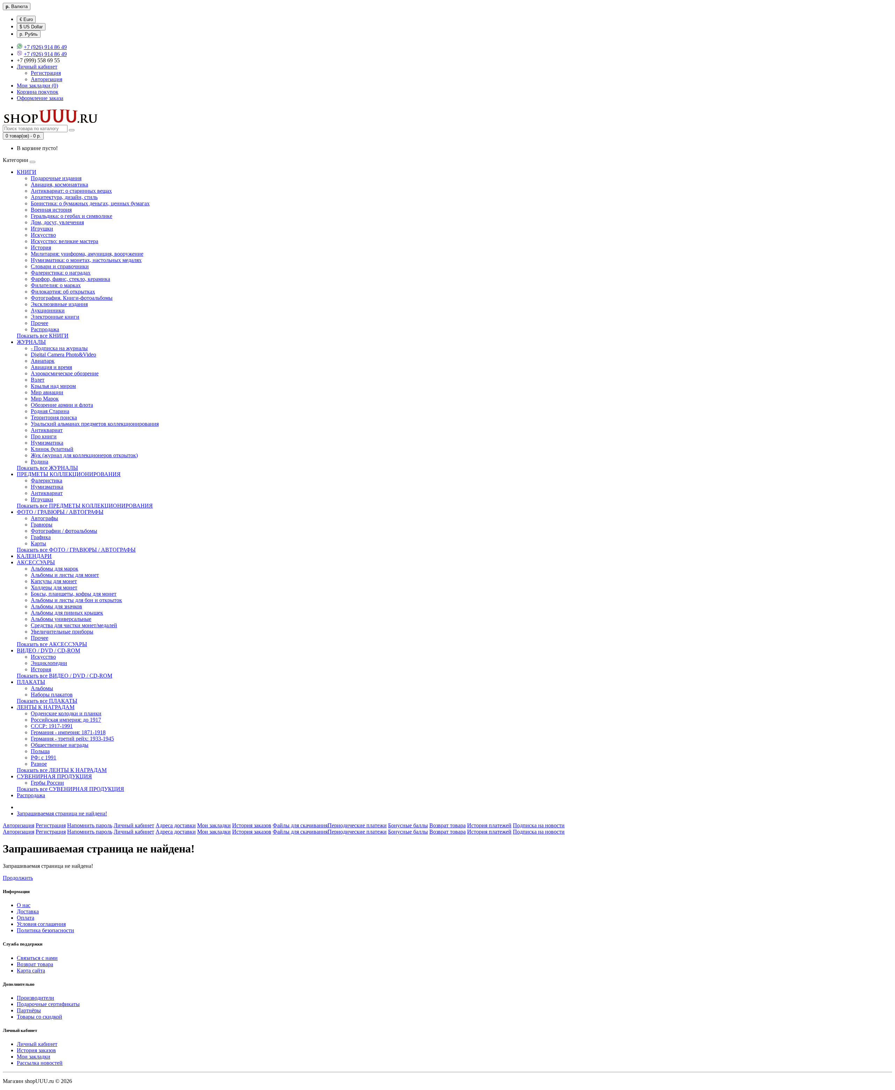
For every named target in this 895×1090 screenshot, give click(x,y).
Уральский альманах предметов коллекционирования (95, 424)
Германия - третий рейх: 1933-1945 (72, 739)
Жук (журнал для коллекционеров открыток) (84, 455)
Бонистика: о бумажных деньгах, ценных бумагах (90, 203)
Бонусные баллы (408, 825)
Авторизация (46, 79)
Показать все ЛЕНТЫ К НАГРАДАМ (62, 770)
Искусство (43, 235)
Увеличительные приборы (62, 632)
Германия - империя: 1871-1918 (68, 732)
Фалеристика (46, 480)
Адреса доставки (176, 825)
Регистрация (46, 73)
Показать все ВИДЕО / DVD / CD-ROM (64, 676)
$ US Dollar (31, 26)
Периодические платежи (357, 825)
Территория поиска (54, 417)
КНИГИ (26, 172)
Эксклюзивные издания (59, 304)
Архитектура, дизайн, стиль (64, 197)
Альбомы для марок (54, 569)
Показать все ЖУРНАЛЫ (47, 468)
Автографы (44, 518)
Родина (39, 462)
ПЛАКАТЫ (31, 682)
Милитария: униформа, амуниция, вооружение (87, 254)
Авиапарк (43, 361)
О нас (23, 905)
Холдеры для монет (54, 587)
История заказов (251, 825)
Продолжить (18, 878)
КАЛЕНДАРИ (34, 556)
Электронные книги (55, 317)
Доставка (28, 911)
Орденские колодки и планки (66, 713)
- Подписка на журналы (59, 348)
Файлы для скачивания (300, 825)
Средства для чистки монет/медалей (74, 625)
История (41, 247)
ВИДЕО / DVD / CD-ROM (48, 650)
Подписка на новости (539, 825)
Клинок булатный (52, 449)
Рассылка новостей (40, 1063)
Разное (39, 764)
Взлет (37, 380)
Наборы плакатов (52, 695)
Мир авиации (47, 392)
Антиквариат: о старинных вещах (71, 191)
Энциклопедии (49, 663)
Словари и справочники (60, 266)
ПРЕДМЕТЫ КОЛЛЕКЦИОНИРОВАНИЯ (69, 474)
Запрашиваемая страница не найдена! (62, 813)
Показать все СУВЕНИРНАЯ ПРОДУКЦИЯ (70, 789)
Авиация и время (51, 367)
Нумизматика (47, 443)
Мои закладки (214, 825)
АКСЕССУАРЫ (36, 562)
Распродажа (45, 329)
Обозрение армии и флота (62, 405)
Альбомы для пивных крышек (67, 613)
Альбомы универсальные (61, 619)
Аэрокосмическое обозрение (65, 373)
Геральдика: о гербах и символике (71, 216)
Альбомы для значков (56, 606)
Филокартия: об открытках (63, 292)
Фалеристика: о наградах (61, 273)
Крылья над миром (53, 386)
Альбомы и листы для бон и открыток (76, 600)
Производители (35, 998)
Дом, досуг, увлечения (57, 222)
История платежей (489, 825)
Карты (38, 543)
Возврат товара (447, 825)
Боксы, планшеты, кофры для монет (73, 594)
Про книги (44, 436)
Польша (40, 751)
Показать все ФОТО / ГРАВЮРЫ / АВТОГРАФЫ (76, 550)
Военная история (51, 210)
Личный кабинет (134, 825)
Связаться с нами (37, 958)
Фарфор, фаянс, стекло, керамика (70, 279)
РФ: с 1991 (43, 757)
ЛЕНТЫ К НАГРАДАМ (45, 707)
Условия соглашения (41, 924)
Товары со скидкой (39, 1017)
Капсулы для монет (54, 581)
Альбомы (42, 688)
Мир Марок (45, 399)
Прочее (39, 323)
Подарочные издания (56, 178)
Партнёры (29, 1010)
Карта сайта (31, 971)
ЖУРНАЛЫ (31, 342)
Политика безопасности (45, 930)
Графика (41, 537)
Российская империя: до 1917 (66, 720)
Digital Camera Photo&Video (63, 355)
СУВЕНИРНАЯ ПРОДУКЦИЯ (54, 776)
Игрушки (42, 229)
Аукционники (48, 310)
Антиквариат (47, 430)
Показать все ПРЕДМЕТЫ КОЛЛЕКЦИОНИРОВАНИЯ (85, 506)
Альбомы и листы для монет (65, 575)
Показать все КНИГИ (43, 336)
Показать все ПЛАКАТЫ (47, 701)
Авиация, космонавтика (59, 184)
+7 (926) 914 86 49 (45, 47)
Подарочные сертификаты (48, 1004)
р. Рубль (29, 34)
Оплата (25, 918)
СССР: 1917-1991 (52, 726)
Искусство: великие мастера (64, 241)
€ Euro (26, 19)
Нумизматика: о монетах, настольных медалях (86, 260)
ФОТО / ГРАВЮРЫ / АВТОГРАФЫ (60, 512)
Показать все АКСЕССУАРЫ (52, 644)
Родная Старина (50, 411)
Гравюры (41, 525)
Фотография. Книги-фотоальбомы (72, 298)
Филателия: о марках (56, 285)
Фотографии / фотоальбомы (64, 531)
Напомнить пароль (89, 825)
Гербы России (47, 783)
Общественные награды (59, 745)
